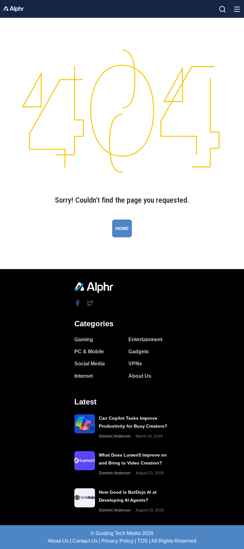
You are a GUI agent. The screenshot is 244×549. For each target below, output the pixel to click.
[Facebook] (77, 302)
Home (122, 228)
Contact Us (85, 541)
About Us (58, 541)
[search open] (222, 9)
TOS (142, 541)
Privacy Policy (117, 541)
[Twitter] (90, 302)
